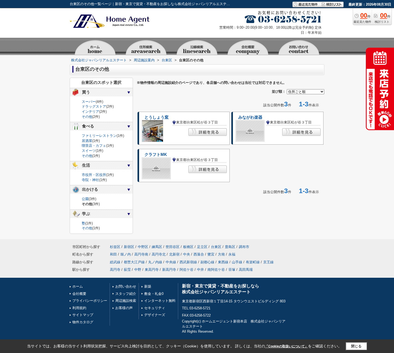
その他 (87, 117)
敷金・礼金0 (153, 294)
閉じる (356, 346)
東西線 (223, 262)
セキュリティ (154, 308)
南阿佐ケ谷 (216, 270)
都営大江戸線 (134, 262)
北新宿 (174, 254)
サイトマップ (82, 315)
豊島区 (230, 247)
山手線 (237, 262)
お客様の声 (124, 308)
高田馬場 (246, 270)
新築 (147, 286)
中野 (137, 270)
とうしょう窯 (156, 117)
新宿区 (129, 247)
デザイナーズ (154, 315)
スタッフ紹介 (125, 294)
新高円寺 (169, 270)
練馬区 (157, 247)
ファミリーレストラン (99, 136)
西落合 (199, 254)
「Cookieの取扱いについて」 (286, 346)
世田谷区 (173, 247)
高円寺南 (141, 254)
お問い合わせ (125, 286)
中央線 (171, 262)
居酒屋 (87, 141)
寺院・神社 (90, 180)
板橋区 (188, 247)
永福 (231, 254)
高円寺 (115, 270)
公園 (85, 199)
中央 (186, 254)
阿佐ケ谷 (187, 270)
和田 (113, 254)
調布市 (244, 247)
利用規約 (79, 308)
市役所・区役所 (94, 175)
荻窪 (127, 270)
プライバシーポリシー (89, 301)
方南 (221, 254)
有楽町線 (253, 262)
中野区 (143, 247)
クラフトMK (155, 154)
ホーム (77, 286)
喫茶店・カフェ (94, 146)
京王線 (268, 262)
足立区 (202, 247)
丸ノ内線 (155, 262)
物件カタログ (82, 322)
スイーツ (89, 151)
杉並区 (115, 247)
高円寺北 (159, 254)
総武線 (115, 262)
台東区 (216, 247)
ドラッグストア (94, 106)
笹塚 (231, 270)
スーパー (89, 102)
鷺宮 (210, 254)
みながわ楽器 (250, 117)
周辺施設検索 (125, 301)
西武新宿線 (188, 262)
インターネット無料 (160, 301)
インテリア (90, 112)
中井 (200, 270)
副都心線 (207, 262)
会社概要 (79, 294)
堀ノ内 (125, 254)
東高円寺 (152, 270)
